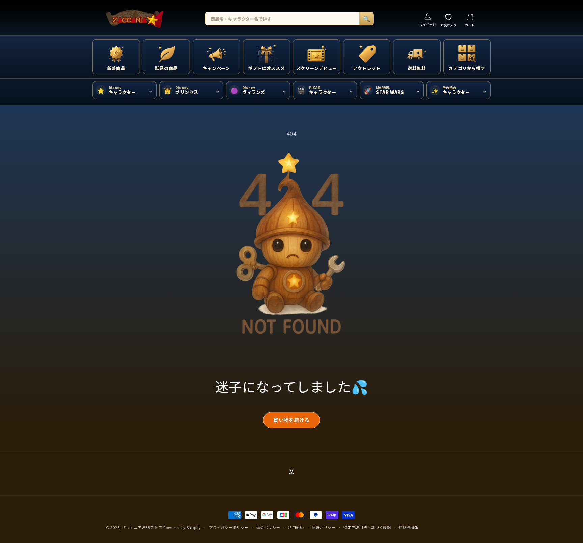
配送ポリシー (323, 527)
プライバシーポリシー (228, 527)
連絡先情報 (409, 527)
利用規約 (296, 527)
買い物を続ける (291, 419)
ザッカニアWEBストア (142, 527)
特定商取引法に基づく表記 (367, 527)
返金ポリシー (268, 527)
